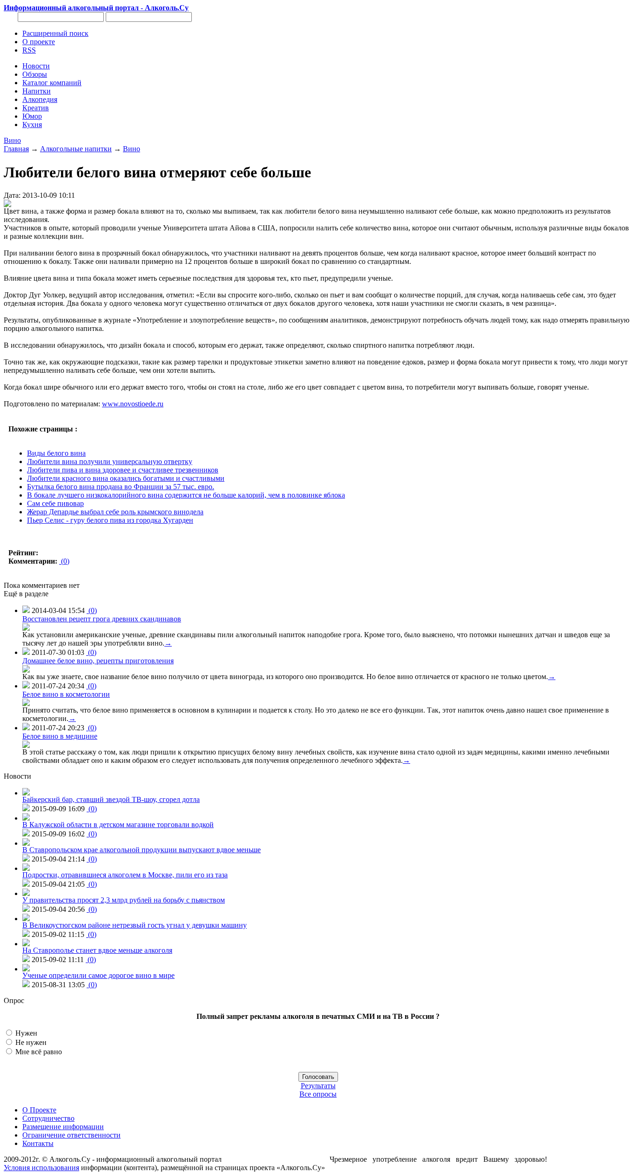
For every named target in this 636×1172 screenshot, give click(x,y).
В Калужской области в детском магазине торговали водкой (118, 824)
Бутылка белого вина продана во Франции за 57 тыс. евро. (120, 487)
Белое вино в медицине (59, 736)
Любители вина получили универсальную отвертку (109, 461)
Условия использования (41, 1168)
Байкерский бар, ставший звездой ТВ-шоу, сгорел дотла (111, 799)
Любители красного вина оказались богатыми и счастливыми (125, 478)
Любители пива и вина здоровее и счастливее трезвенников (122, 470)
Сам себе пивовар (55, 503)
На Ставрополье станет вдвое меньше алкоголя (97, 950)
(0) (64, 561)
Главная (16, 149)
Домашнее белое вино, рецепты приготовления (98, 661)
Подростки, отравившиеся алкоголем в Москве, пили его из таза (125, 875)
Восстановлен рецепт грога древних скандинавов (101, 619)
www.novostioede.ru (132, 404)
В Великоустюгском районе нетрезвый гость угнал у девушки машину (134, 925)
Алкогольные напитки (76, 149)
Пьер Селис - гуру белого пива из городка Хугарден (110, 520)
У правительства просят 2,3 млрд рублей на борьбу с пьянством (123, 900)
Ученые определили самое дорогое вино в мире (98, 975)
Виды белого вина (56, 453)
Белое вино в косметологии (66, 694)
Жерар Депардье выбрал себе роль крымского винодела (115, 512)
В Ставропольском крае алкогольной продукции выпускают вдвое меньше (141, 850)
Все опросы (318, 1094)
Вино (12, 140)
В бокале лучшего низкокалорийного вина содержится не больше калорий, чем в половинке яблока (186, 495)
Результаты (318, 1086)
